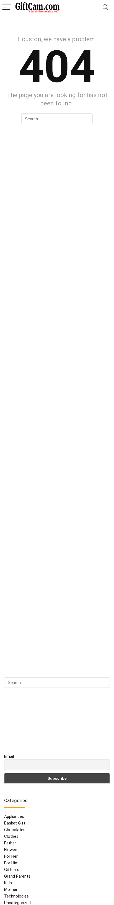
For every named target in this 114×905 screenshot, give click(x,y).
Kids (8, 882)
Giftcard (11, 869)
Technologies (16, 896)
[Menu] (6, 7)
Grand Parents (17, 876)
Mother (10, 889)
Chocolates (14, 829)
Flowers (11, 849)
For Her (11, 856)
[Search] (105, 7)
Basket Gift (14, 823)
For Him (11, 862)
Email (9, 756)
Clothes (11, 836)
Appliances (14, 816)
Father (10, 843)
